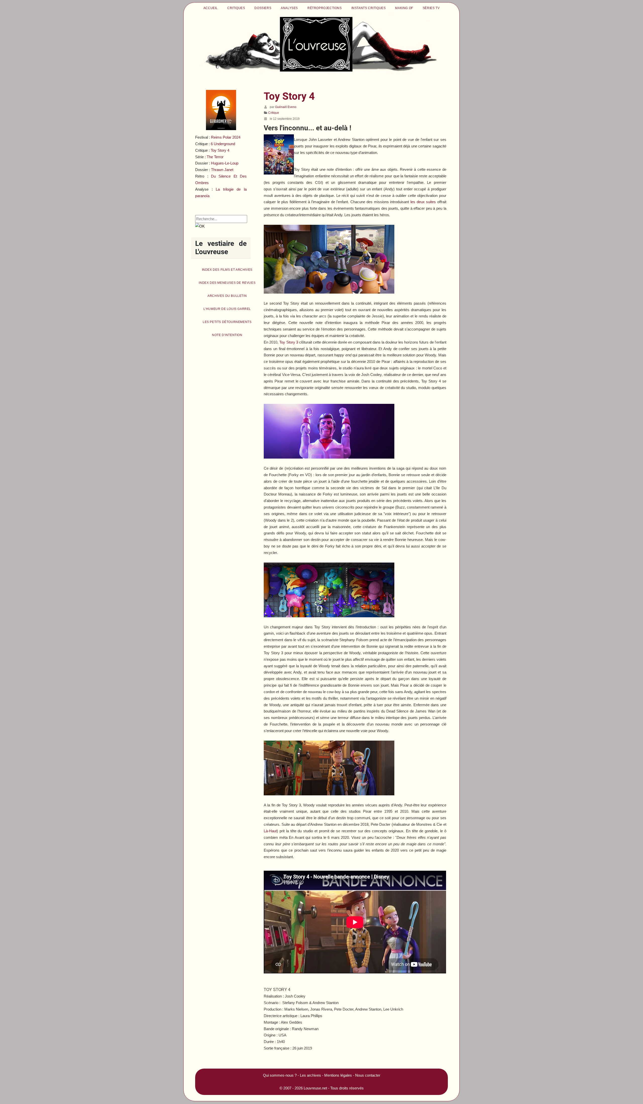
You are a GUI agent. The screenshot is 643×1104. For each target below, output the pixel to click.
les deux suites (423, 202)
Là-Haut (270, 831)
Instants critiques (368, 8)
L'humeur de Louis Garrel (227, 309)
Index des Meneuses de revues (227, 283)
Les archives (310, 1075)
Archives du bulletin (227, 296)
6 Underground (223, 144)
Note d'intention (227, 335)
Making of (404, 8)
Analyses (289, 8)
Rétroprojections (324, 8)
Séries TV (431, 8)
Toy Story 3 (288, 342)
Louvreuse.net (315, 1088)
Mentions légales (338, 1075)
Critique (273, 113)
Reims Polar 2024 (225, 137)
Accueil (210, 8)
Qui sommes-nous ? (280, 1075)
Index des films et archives (227, 269)
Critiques (236, 8)
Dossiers (262, 8)
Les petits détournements (227, 322)
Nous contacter (367, 1075)
